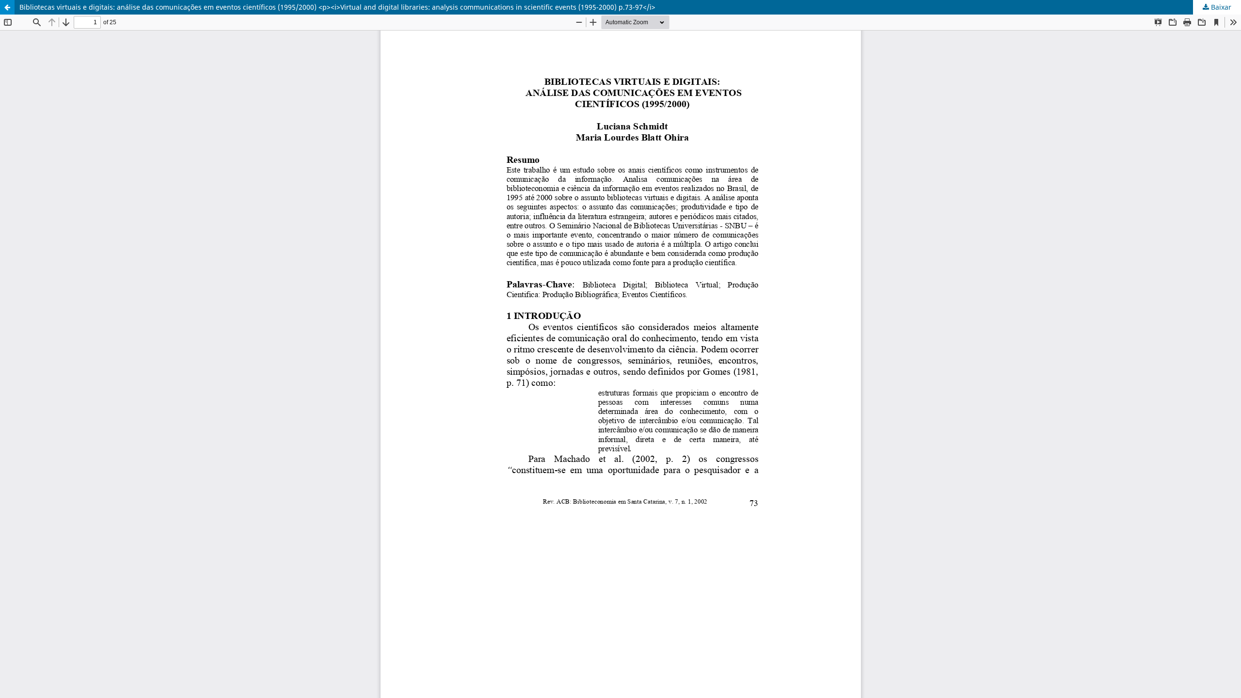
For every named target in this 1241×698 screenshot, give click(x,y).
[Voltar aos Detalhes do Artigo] (7, 7)
